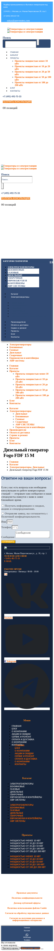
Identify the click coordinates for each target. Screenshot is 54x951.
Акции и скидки (21, 734)
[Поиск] (38, 42)
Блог (12, 88)
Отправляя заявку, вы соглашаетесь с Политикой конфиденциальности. (24, 515)
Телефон (6, 527)
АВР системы (16, 286)
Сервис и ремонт (18, 328)
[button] (7, 37)
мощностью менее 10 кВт (25, 841)
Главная (14, 52)
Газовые (13, 272)
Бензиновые (16, 270)
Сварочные (15, 278)
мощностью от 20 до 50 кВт (26, 846)
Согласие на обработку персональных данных (27, 913)
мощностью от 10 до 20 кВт (26, 843)
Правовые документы (27, 893)
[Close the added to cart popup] (42, 948)
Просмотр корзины (10, 948)
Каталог (14, 55)
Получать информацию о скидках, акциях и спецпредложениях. (23, 507)
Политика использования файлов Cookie (27, 908)
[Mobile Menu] (3, 25)
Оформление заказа (30, 948)
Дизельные (15, 275)
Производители (18, 322)
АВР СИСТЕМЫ (20, 314)
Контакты (15, 91)
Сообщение (8, 537)
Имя (4, 521)
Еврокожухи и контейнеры (29, 316)
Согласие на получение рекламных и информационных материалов (27, 919)
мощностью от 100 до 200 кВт (28, 851)
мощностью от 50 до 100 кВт (27, 849)
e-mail (8, 561)
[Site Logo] (25, 30)
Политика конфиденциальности (27, 898)
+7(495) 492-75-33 (12, 558)
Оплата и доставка (19, 325)
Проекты (14, 58)
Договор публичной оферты (27, 903)
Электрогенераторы (21, 267)
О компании (19, 731)
